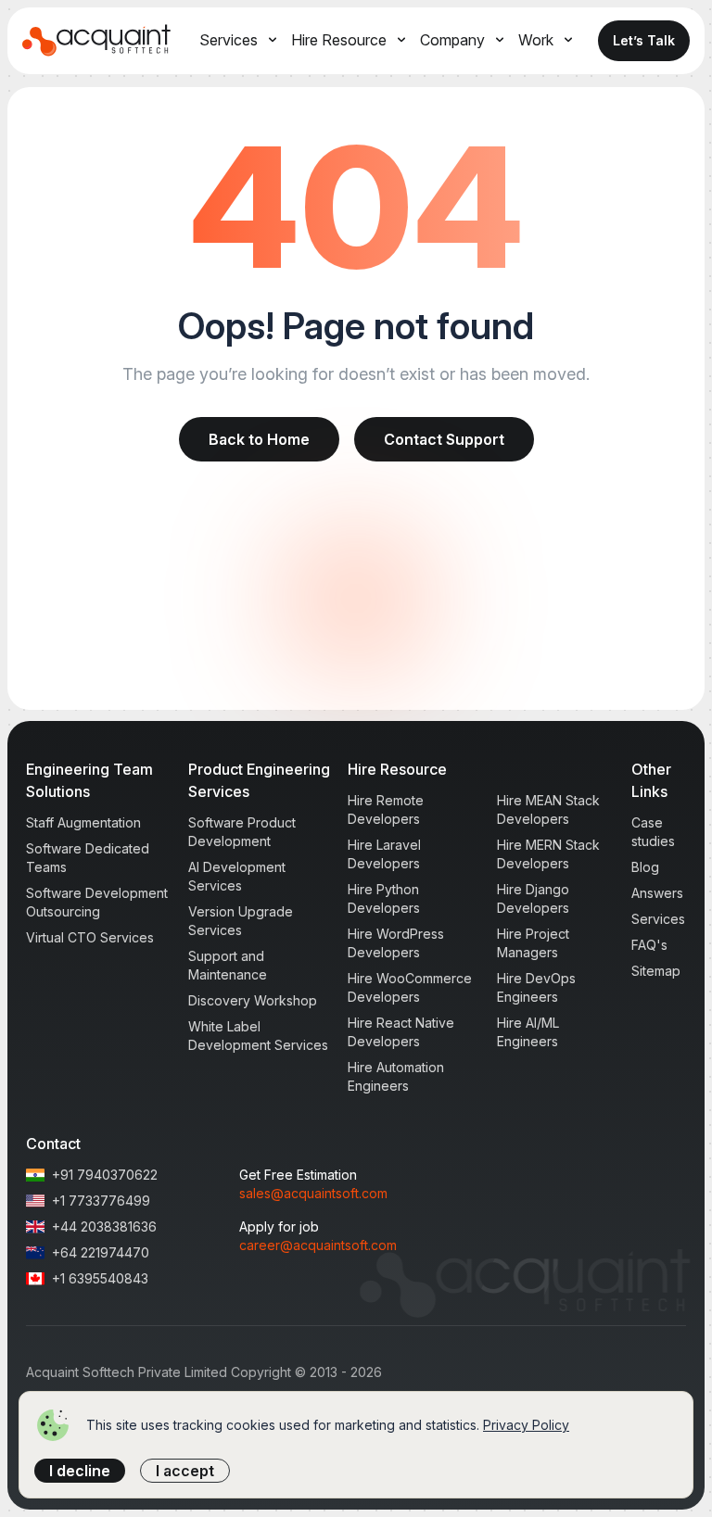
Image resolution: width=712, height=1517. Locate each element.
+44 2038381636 (104, 1226)
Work (535, 40)
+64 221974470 (100, 1252)
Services (228, 40)
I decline (79, 1470)
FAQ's (649, 945)
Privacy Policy (526, 1425)
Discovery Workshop (252, 1000)
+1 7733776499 (101, 1200)
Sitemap (655, 971)
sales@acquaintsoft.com (313, 1193)
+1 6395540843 (100, 1278)
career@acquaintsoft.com (318, 1245)
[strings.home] (97, 40)
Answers (657, 893)
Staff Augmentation (83, 822)
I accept (185, 1470)
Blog (645, 867)
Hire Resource (339, 40)
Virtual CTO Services (90, 937)
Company (452, 40)
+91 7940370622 (105, 1174)
